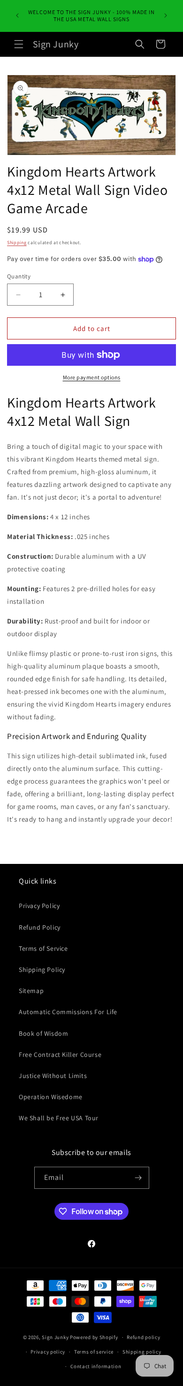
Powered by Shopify (94, 1337)
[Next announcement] (165, 15)
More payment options (92, 377)
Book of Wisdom (43, 1033)
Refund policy (143, 1337)
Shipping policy (141, 1351)
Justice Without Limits (53, 1075)
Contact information (95, 1366)
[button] (18, 44)
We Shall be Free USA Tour (59, 1118)
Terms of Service (43, 948)
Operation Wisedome (51, 1097)
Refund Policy (40, 927)
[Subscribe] (138, 1178)
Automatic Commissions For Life (68, 1012)
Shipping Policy (42, 969)
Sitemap (31, 990)
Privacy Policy (39, 905)
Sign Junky (55, 1337)
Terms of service (94, 1351)
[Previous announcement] (17, 15)
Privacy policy (47, 1351)
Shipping (17, 242)
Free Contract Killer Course (60, 1054)
